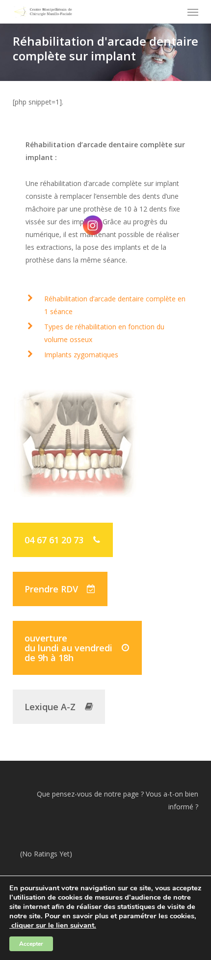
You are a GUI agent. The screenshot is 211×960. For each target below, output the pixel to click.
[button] (192, 12)
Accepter (31, 944)
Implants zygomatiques (81, 354)
